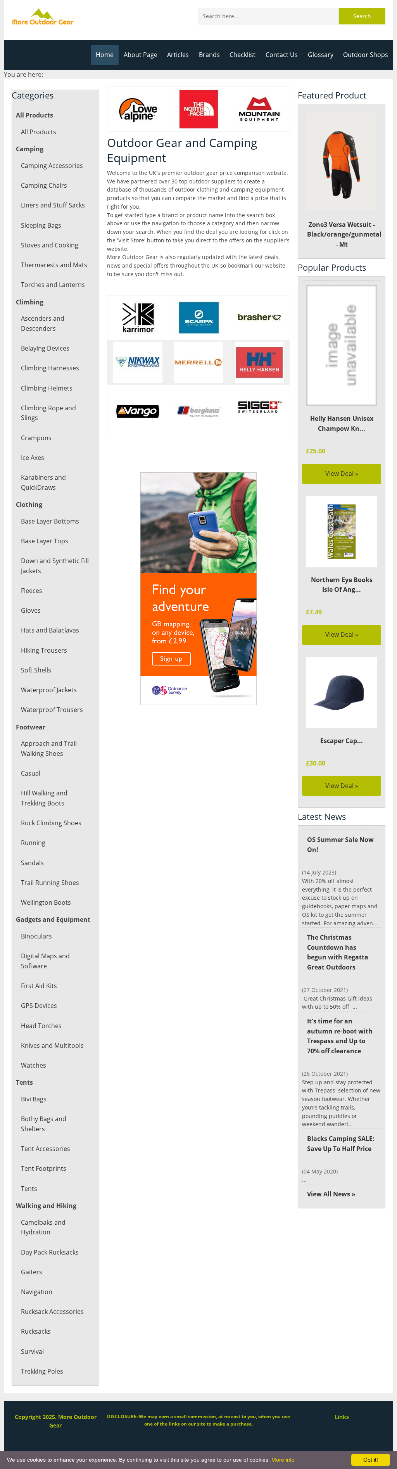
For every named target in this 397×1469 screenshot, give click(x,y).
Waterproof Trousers (52, 709)
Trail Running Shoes (50, 882)
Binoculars (36, 936)
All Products (38, 132)
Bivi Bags (34, 1099)
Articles (178, 54)
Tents (29, 1188)
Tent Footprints (43, 1168)
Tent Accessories (45, 1148)
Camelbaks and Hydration (43, 1227)
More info (283, 1460)
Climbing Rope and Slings (48, 413)
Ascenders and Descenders (42, 323)
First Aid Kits (39, 986)
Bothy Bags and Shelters (43, 1124)
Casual (30, 773)
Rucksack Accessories (52, 1311)
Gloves (31, 610)
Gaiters (31, 1272)
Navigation (36, 1292)
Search (362, 16)
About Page (140, 54)
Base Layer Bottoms (50, 521)
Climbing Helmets (46, 388)
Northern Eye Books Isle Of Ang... (342, 585)
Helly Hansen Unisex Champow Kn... (341, 423)
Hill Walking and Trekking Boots (44, 798)
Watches (33, 1065)
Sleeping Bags (41, 225)
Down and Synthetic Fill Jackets (55, 565)
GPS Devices (39, 1005)
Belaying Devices (45, 348)
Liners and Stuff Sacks (53, 205)
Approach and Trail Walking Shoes (49, 748)
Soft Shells (36, 670)
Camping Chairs (44, 185)
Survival (32, 1351)
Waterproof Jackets (49, 690)
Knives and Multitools (52, 1045)
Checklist (242, 54)
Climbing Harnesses (50, 368)
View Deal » (341, 473)
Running (33, 842)
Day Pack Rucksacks (50, 1252)
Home (105, 54)
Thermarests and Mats (54, 265)
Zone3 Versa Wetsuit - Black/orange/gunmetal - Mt (344, 234)
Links (342, 1417)
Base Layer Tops (44, 541)
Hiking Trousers (44, 650)
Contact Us (282, 54)
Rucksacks (36, 1331)
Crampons (36, 438)
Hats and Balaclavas (50, 630)
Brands (209, 54)
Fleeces (31, 590)
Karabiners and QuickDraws (43, 482)
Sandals (32, 863)
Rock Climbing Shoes (51, 823)
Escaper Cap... (341, 740)
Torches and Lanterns (53, 284)
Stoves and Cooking (49, 245)
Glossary (320, 54)
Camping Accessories (52, 165)
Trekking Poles (42, 1371)
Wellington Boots (46, 902)
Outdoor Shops (365, 54)
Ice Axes (32, 457)
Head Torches (41, 1025)
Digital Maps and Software (45, 961)
